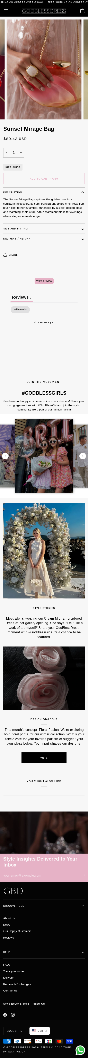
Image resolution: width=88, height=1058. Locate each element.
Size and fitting (15, 228)
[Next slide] (82, 456)
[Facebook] (5, 1015)
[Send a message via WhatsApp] (80, 1050)
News (6, 924)
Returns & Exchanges (17, 984)
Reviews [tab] (21, 297)
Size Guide (12, 167)
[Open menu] (9, 11)
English (12, 1030)
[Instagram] (13, 1015)
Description (12, 192)
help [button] (6, 952)
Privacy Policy (14, 1051)
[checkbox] (20, 309)
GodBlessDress (18, 1047)
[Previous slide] (5, 456)
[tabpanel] (44, 336)
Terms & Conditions (56, 1047)
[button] (39, 1031)
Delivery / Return (16, 238)
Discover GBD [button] (14, 905)
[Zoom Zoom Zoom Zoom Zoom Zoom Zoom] (44, 69)
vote (44, 757)
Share (13, 254)
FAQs (6, 964)
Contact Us (10, 990)
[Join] (81, 875)
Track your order (13, 971)
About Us (9, 918)
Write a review (44, 281)
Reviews (8, 937)
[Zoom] (14, 111)
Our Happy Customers (17, 931)
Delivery (8, 977)
